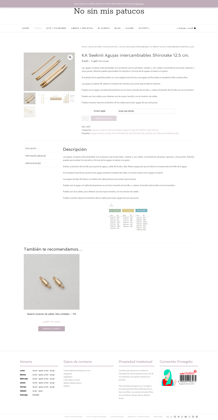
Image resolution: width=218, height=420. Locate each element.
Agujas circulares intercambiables (134, 47)
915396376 (68, 373)
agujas (94, 133)
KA (127, 133)
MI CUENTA (104, 28)
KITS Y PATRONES (56, 28)
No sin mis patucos (109, 11)
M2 (143, 133)
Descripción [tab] (30, 148)
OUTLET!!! (144, 28)
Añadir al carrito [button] (51, 328)
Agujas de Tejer (94, 47)
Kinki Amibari (153, 130)
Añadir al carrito (104, 118)
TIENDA (38, 28)
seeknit (148, 133)
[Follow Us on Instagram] (190, 416)
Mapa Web (158, 417)
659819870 (68, 376)
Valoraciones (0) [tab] (32, 163)
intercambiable (118, 133)
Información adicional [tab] (35, 155)
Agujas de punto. (110, 47)
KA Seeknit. (141, 130)
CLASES (129, 28)
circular (108, 133)
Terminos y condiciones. (139, 417)
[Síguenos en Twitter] (179, 416)
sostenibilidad (168, 133)
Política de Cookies (73, 417)
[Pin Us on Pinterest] (193, 416)
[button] (70, 57)
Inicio (84, 47)
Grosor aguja (99, 110)
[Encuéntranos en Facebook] (175, 416)
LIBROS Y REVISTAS (82, 28)
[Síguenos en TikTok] (182, 416)
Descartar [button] (139, 3)
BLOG (118, 28)
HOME (25, 28)
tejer (177, 133)
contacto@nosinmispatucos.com (77, 370)
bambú (100, 133)
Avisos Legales (117, 417)
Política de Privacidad (96, 417)
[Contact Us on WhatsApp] (171, 416)
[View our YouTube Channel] (186, 416)
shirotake (157, 133)
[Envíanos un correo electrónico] (168, 416)
